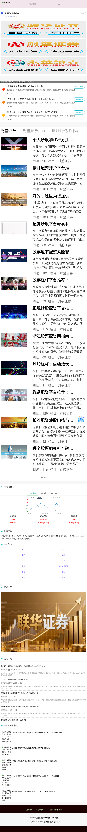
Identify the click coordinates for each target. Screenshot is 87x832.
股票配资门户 (48, 822)
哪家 (23, 566)
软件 (63, 577)
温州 (63, 555)
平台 (23, 560)
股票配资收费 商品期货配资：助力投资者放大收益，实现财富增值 (37, 732)
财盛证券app (41, 809)
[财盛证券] (6, 4)
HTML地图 (55, 818)
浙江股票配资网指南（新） (57, 336)
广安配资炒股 (78, 99)
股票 (23, 555)
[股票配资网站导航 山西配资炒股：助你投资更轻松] (7, 750)
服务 (23, 572)
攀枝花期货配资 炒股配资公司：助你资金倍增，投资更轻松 (34, 760)
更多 (82, 13)
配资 (63, 549)
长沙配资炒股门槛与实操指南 (59, 420)
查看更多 (43, 477)
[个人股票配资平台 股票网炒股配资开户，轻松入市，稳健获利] (7, 780)
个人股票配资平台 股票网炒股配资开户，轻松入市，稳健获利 (35, 776)
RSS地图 (47, 818)
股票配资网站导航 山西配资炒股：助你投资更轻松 (31, 748)
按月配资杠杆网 (56, 809)
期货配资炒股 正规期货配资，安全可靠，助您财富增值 (32, 111)
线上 (63, 572)
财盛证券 (28, 809)
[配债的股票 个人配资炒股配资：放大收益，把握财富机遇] (7, 795)
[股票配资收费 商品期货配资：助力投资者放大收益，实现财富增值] (7, 736)
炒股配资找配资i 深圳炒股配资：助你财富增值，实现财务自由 (23, 666)
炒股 (23, 577)
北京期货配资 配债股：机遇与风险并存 (18, 80)
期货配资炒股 (78, 112)
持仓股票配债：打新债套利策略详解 (14, 720)
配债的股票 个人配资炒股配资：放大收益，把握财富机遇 (33, 791)
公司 (23, 549)
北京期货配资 (78, 86)
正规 (63, 560)
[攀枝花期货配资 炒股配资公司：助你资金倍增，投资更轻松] (7, 765)
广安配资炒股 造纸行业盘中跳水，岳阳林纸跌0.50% (30, 98)
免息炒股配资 (63, 566)
